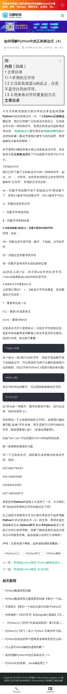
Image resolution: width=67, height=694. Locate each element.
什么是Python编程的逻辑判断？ (25, 647)
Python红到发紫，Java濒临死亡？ (26, 663)
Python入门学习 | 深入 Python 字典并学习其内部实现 (34, 630)
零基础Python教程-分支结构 (31, 569)
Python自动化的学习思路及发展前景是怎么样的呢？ (34, 638)
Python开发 (13, 47)
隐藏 (19, 66)
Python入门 (22, 131)
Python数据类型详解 (18, 590)
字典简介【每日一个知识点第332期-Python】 (33, 606)
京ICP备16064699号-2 (22, 680)
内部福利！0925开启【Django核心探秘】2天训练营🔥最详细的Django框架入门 (34, 614)
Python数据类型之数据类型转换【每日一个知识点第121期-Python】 (34, 598)
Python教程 (54, 553)
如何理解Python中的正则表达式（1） (28, 654)
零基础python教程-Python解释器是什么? (39, 562)
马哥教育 (32, 677)
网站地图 (59, 680)
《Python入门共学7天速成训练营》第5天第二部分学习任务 (34, 622)
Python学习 (51, 131)
